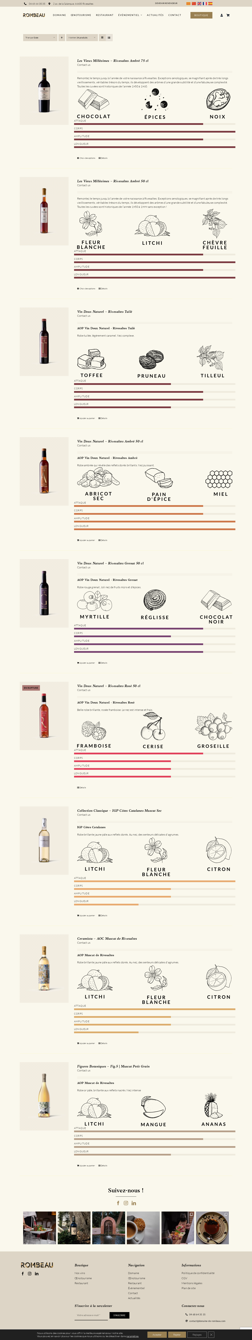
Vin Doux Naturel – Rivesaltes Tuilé (104, 312)
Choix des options (87, 158)
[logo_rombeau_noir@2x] (34, 14)
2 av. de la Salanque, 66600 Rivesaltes (73, 3)
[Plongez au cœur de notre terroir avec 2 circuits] (177, 1228)
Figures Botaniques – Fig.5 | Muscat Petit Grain (113, 1066)
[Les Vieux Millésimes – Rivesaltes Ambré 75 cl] (44, 91)
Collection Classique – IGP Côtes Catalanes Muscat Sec (119, 811)
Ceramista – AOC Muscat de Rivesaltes (107, 939)
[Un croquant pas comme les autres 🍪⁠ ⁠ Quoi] (143, 1228)
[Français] (205, 3)
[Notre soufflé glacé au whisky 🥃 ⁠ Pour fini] (212, 1228)
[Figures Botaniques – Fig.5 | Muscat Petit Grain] (44, 1096)
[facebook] (118, 1203)
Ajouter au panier (87, 418)
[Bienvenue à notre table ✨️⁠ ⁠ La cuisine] (39, 1228)
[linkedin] (134, 1203)
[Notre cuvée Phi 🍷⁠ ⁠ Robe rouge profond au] (74, 1228)
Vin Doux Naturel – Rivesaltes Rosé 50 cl (108, 686)
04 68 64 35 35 (37, 3)
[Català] (189, 3)
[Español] (211, 3)
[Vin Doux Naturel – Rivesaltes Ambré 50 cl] (44, 471)
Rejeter (177, 1334)
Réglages (197, 1334)
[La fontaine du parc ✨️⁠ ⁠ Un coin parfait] (108, 1228)
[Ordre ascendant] (61, 37)
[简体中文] (194, 3)
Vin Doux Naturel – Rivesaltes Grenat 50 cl (110, 563)
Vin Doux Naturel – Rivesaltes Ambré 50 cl (110, 441)
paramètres (132, 1336)
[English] (200, 3)
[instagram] (126, 1203)
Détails (104, 158)
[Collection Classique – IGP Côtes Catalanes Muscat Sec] (44, 840)
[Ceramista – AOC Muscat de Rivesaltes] (44, 968)
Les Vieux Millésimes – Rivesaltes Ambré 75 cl (112, 61)
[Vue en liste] (109, 37)
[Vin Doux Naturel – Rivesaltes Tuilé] (44, 341)
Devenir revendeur (166, 3)
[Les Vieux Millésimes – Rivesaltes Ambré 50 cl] (44, 211)
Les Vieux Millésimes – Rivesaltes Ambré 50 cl (112, 181)
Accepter (157, 1334)
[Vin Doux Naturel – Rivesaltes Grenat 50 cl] (44, 593)
